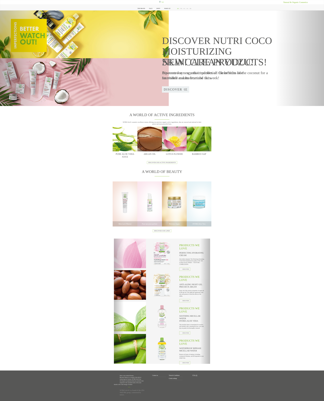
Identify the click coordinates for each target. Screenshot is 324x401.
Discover (173, 89)
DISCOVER (186, 269)
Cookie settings (173, 378)
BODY (158, 8)
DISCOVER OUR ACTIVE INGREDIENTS (162, 162)
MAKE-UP (167, 8)
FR (181, 8)
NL (187, 8)
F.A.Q (194, 375)
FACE (150, 8)
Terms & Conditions (174, 375)
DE (190, 8)
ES (184, 8)
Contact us (155, 375)
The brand (141, 8)
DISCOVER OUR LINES (162, 231)
